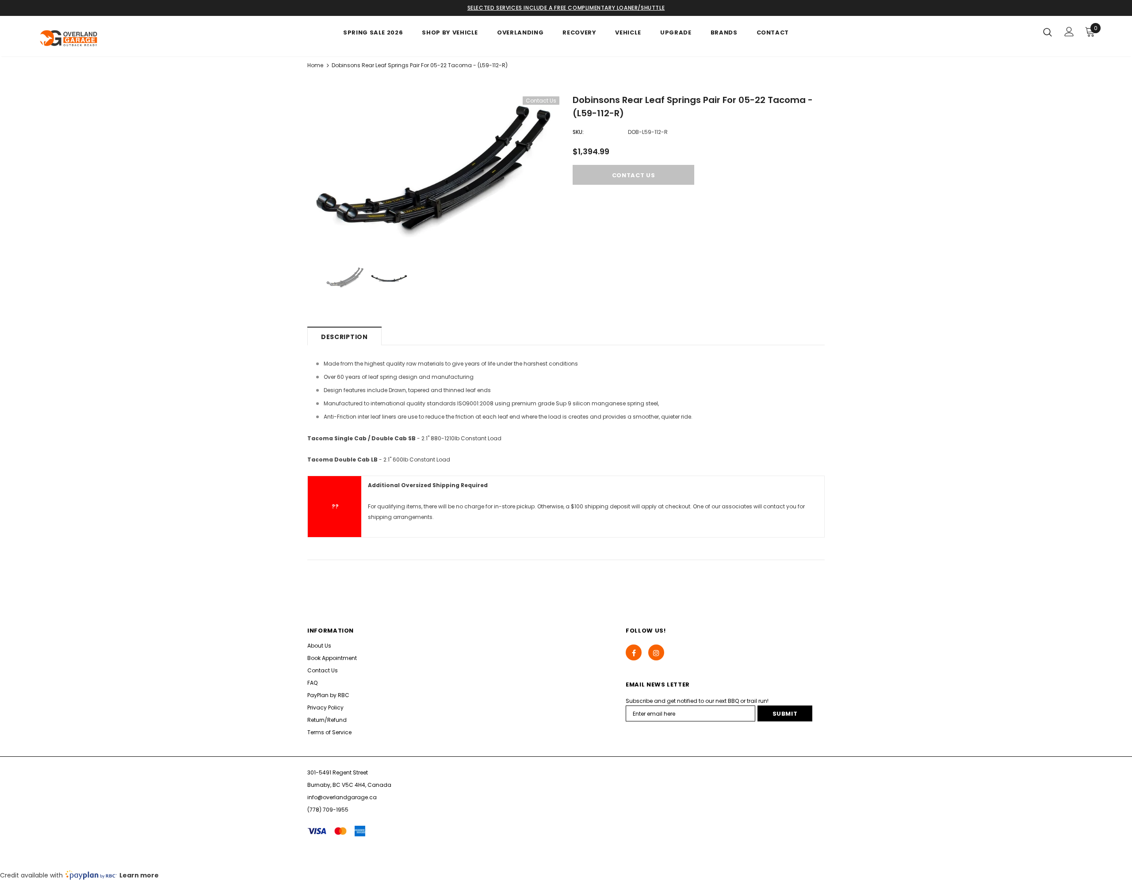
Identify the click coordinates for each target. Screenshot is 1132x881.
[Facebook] (634, 652)
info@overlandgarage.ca (342, 797)
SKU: (578, 132)
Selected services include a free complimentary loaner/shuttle (566, 7)
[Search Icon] (1047, 31)
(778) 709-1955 (327, 809)
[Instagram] (656, 652)
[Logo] (88, 38)
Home (315, 65)
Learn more (139, 875)
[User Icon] (1069, 32)
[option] (433, 167)
